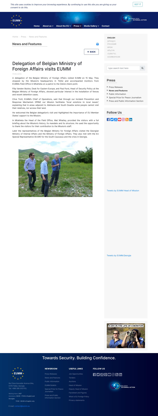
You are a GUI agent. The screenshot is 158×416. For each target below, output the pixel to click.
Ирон (110, 47)
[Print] (97, 44)
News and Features (38, 36)
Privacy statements (76, 400)
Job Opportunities (76, 374)
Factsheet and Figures (78, 393)
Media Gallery (90, 26)
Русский (111, 44)
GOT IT (137, 4)
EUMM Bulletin (50, 385)
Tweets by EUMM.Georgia (119, 255)
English (111, 38)
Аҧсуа (111, 50)
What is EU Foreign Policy (79, 397)
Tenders (72, 378)
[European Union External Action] (121, 386)
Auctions (72, 381)
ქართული (111, 41)
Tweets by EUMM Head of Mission (123, 190)
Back (92, 52)
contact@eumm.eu (22, 406)
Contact (105, 26)
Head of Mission (75, 385)
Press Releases (116, 87)
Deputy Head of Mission (78, 389)
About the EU (62, 26)
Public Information (117, 94)
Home (37, 26)
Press (76, 26)
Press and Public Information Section (126, 101)
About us (47, 26)
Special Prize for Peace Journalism (125, 97)
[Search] (142, 68)
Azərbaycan (113, 57)
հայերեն (111, 54)
